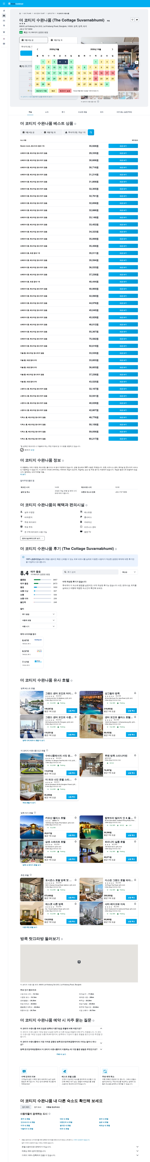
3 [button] (54, 61)
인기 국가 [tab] (25, 1107)
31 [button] (107, 84)
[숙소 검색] (4, 15)
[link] (34, 740)
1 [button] (43, 61)
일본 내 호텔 (103, 1122)
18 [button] (60, 73)
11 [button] (60, 67)
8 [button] (43, 67)
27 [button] (71, 78)
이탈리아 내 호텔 (27, 1128)
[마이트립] (4, 32)
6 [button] (71, 61)
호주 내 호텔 (25, 1119)
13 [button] (71, 67)
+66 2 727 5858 (25, 29)
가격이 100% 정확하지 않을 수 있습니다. (39, 1155)
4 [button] (59, 61)
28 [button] (37, 84)
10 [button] (54, 67)
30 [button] (49, 84)
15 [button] (43, 73)
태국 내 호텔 (64, 1128)
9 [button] (48, 67)
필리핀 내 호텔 (65, 1125)
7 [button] (37, 67)
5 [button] (65, 61)
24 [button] (54, 78)
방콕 (49, 13)
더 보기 (23, 474)
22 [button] (43, 78)
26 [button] (65, 78)
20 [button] (71, 73)
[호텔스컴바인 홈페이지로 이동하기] (15, 3)
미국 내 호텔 (25, 1125)
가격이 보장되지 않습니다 (81, 1140)
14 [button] (37, 73)
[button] (4, 3)
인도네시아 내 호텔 (28, 1122)
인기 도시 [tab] (37, 1107)
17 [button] (54, 73)
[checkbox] (32, 642)
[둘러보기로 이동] (4, 25)
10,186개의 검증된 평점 (38, 32)
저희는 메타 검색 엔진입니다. (34, 1151)
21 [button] (37, 78)
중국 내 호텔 (103, 1119)
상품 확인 (71, 710)
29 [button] (43, 84)
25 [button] (60, 78)
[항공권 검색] (4, 10)
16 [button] (49, 73)
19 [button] (65, 73)
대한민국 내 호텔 (66, 1122)
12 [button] (65, 67)
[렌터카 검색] (4, 20)
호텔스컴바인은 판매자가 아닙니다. (36, 1146)
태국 (25, 13)
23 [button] (49, 78)
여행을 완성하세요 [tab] (53, 1107)
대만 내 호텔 (64, 1119)
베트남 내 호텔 (104, 1125)
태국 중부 (37, 13)
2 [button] (48, 61)
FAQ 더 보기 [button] (61, 1054)
